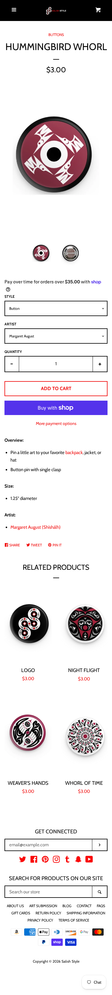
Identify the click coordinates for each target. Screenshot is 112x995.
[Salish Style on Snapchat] (78, 860)
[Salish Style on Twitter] (22, 860)
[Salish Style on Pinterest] (45, 860)
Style (9, 296)
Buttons (56, 34)
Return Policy (48, 913)
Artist (10, 324)
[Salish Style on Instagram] (56, 860)
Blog (66, 906)
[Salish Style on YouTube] (89, 860)
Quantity (13, 351)
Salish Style (70, 961)
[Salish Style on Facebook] (34, 860)
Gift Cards (20, 913)
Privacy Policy (40, 920)
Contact (84, 906)
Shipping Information (86, 913)
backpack (74, 452)
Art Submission (43, 906)
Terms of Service (74, 920)
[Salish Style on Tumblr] (67, 860)
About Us (15, 906)
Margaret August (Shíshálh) (35, 527)
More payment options (56, 423)
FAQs (101, 906)
